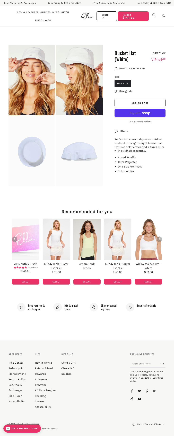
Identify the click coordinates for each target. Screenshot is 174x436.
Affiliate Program (46, 390)
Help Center (15, 362)
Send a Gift (68, 362)
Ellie (18, 424)
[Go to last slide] (14, 239)
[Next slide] (159, 239)
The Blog (40, 395)
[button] (154, 15)
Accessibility (43, 406)
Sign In (105, 16)
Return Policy (16, 379)
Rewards (40, 373)
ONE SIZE (122, 83)
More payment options (140, 121)
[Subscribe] (164, 363)
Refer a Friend (44, 368)
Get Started (129, 16)
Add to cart (140, 103)
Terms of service (50, 428)
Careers (40, 401)
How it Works (43, 362)
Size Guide (15, 395)
